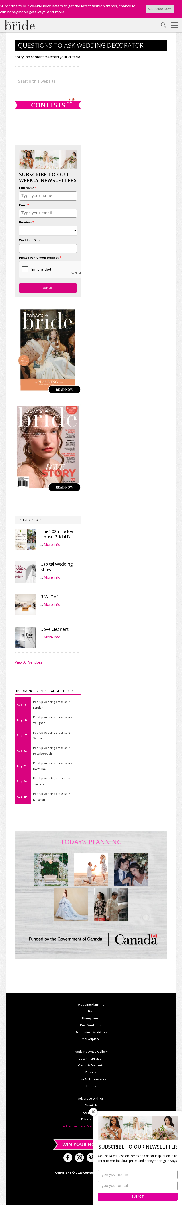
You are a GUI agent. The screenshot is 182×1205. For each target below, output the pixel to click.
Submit (138, 1197)
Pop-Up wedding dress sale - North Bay (52, 766)
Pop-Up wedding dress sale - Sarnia (52, 735)
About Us (91, 1105)
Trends (91, 1086)
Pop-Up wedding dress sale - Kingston (52, 796)
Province (26, 222)
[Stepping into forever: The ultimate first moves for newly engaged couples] (91, 869)
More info (52, 544)
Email (24, 205)
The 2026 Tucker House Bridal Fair (57, 534)
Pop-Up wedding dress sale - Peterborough (52, 751)
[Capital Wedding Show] (25, 572)
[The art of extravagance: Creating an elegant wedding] (51, 869)
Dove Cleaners (54, 629)
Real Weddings (91, 1025)
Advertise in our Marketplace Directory (91, 1126)
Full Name (27, 188)
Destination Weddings (91, 1032)
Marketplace (91, 1039)
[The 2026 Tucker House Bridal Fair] (25, 539)
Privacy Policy (91, 1119)
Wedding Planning (91, 1004)
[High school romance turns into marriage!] (111, 904)
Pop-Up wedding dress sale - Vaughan (52, 720)
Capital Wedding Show (56, 566)
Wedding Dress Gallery (91, 1052)
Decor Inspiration (91, 1058)
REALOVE (49, 597)
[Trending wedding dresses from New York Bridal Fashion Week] (71, 904)
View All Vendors (28, 662)
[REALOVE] (25, 604)
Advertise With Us (91, 1098)
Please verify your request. (40, 257)
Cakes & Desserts (91, 1065)
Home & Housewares (91, 1079)
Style (91, 1011)
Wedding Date (29, 240)
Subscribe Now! (160, 8)
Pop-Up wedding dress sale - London (52, 705)
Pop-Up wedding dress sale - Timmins (52, 781)
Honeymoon (91, 1018)
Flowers (91, 1072)
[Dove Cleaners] (25, 637)
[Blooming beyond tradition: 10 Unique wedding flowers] (131, 869)
